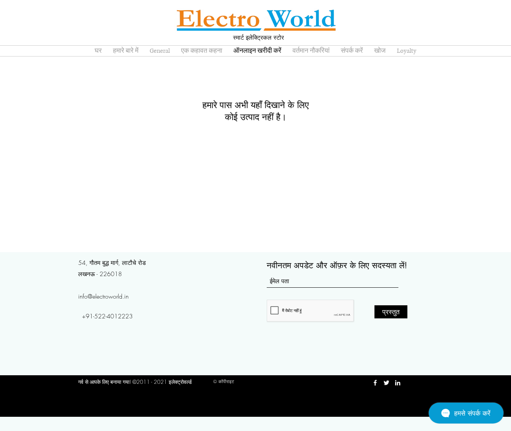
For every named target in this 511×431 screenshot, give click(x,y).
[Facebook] (375, 382)
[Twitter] (386, 382)
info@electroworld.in (103, 296)
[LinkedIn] (397, 382)
